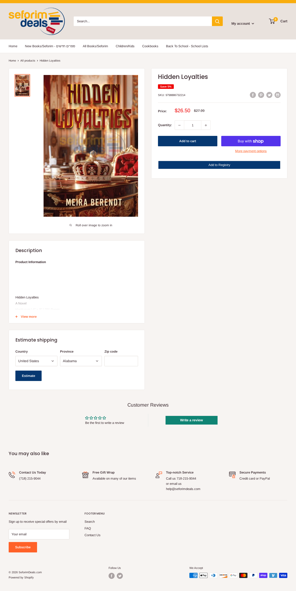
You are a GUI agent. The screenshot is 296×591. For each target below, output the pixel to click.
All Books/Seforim (95, 46)
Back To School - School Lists (187, 46)
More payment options (251, 151)
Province (66, 351)
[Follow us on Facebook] (112, 576)
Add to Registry (219, 165)
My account (241, 23)
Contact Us (93, 535)
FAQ (88, 528)
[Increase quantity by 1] (205, 125)
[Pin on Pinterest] (261, 94)
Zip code (110, 351)
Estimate (28, 376)
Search (90, 521)
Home (13, 46)
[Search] (217, 21)
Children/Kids (125, 46)
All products (27, 60)
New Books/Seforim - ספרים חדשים (50, 46)
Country (21, 351)
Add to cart (187, 141)
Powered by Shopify (21, 577)
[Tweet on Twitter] (269, 94)
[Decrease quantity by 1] (179, 125)
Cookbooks (150, 46)
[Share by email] (278, 94)
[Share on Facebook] (253, 94)
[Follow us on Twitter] (120, 576)
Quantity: (165, 125)
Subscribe (23, 547)
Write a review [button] (191, 420)
